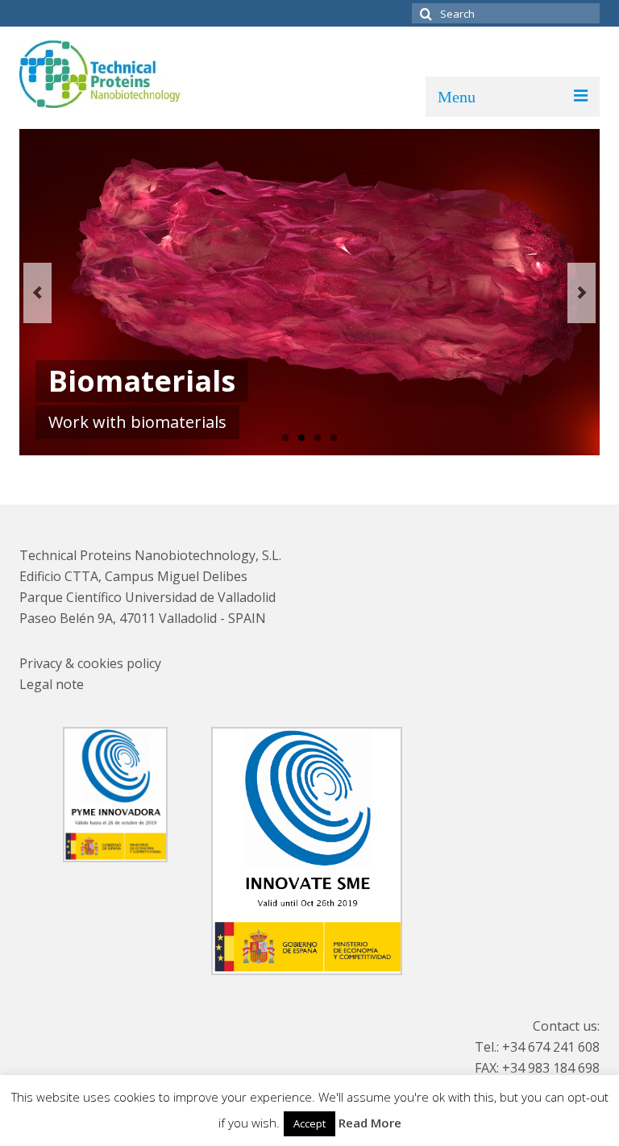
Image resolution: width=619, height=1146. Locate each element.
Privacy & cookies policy (90, 663)
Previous (37, 293)
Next (581, 293)
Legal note (51, 684)
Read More (370, 1123)
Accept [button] (309, 1123)
